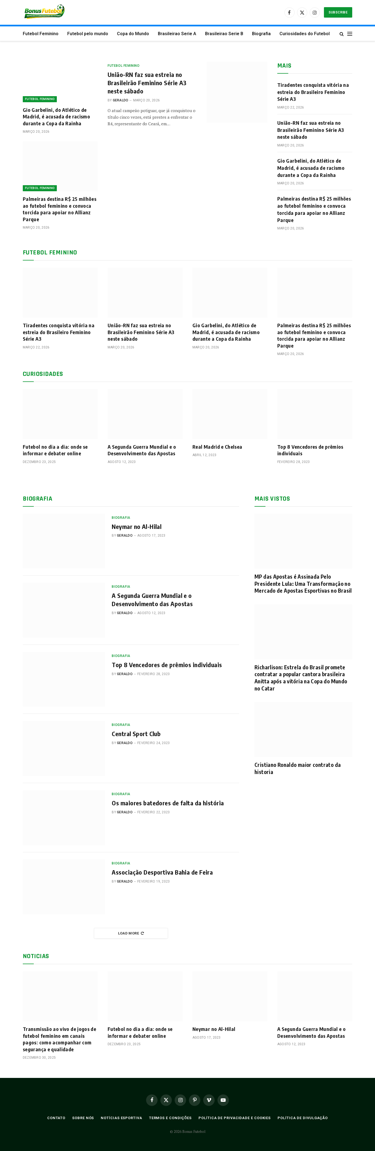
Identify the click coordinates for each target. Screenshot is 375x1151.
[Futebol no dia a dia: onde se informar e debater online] (60, 414)
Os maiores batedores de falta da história (168, 803)
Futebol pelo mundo (87, 33)
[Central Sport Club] (64, 748)
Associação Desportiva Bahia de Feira (162, 872)
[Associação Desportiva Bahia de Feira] (64, 886)
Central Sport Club (136, 733)
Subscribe (338, 12)
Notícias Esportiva (121, 1118)
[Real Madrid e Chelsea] (229, 414)
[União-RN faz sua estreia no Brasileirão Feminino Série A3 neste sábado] (237, 92)
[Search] (341, 33)
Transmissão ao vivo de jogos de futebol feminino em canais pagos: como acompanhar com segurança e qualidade (59, 1039)
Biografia (261, 33)
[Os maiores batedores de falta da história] (64, 817)
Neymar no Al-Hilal (136, 526)
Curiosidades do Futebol (304, 33)
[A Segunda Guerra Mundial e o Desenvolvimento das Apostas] (145, 414)
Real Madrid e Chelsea (217, 446)
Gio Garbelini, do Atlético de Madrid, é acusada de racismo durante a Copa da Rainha (56, 116)
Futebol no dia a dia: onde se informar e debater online (55, 449)
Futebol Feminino (40, 33)
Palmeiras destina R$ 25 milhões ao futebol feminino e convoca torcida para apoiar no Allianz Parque (59, 209)
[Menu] (349, 33)
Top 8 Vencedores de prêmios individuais (310, 449)
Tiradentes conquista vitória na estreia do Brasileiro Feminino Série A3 (313, 92)
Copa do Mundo (133, 33)
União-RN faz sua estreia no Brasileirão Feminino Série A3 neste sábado (147, 83)
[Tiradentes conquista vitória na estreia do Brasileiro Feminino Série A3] (60, 293)
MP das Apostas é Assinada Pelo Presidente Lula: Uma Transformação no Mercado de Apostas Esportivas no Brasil (303, 583)
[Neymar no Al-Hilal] (64, 541)
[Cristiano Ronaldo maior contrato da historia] (303, 729)
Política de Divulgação (303, 1118)
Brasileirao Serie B (224, 33)
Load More (128, 933)
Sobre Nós (83, 1118)
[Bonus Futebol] (45, 12)
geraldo (120, 100)
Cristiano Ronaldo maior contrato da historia (297, 768)
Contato (56, 1118)
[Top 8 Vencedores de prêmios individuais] (314, 414)
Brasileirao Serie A (177, 33)
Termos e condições (170, 1118)
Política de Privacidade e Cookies (234, 1118)
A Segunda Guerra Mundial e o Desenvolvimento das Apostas (142, 449)
